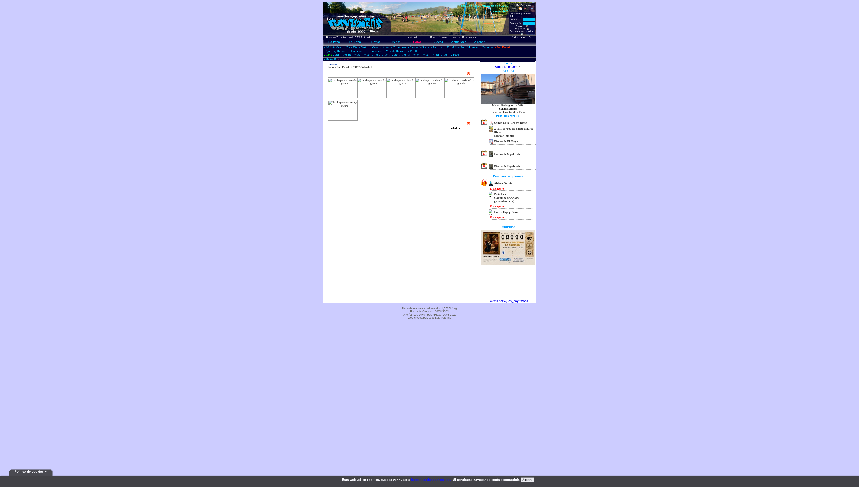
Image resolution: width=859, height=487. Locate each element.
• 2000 (444, 55)
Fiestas (375, 42)
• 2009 (356, 55)
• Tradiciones (356, 51)
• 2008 (366, 55)
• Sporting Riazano (335, 51)
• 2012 (327, 55)
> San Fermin (342, 67)
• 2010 (346, 55)
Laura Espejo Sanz (506, 212)
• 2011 (336, 55)
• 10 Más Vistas (333, 47)
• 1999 (454, 55)
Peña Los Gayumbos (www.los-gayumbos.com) (507, 197)
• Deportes (486, 47)
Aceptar (527, 479)
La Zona (355, 42)
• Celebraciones (379, 47)
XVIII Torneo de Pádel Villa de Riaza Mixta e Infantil (513, 132)
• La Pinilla (411, 51)
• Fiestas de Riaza (418, 47)
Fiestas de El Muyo (506, 141)
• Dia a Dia (350, 47)
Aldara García (503, 183)
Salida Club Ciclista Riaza (510, 122)
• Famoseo (437, 47)
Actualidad (458, 42)
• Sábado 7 (344, 59)
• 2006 (385, 55)
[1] (468, 73)
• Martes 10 (329, 59)
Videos (438, 42)
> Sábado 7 (365, 67)
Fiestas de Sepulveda (507, 154)
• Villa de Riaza (393, 51)
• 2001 (435, 55)
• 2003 (415, 55)
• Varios (364, 47)
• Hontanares (374, 51)
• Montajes (472, 47)
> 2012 (354, 67)
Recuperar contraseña (522, 31)
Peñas (396, 42)
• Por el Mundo (454, 47)
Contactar (525, 5)
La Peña (334, 42)
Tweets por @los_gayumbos (508, 301)
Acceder (521, 26)
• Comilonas (398, 47)
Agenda (479, 42)
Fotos (417, 42)
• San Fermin (502, 47)
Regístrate (521, 28)
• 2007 (376, 55)
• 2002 (425, 55)
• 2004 (405, 55)
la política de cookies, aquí (431, 479)
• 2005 (395, 55)
